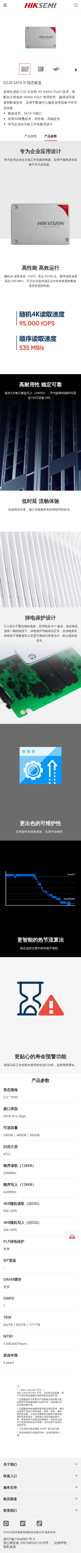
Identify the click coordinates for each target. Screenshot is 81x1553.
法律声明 (60, 1543)
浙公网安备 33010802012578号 (25, 1543)
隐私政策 (9, 1546)
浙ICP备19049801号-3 (19, 1539)
